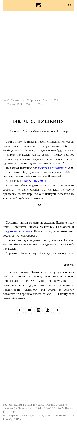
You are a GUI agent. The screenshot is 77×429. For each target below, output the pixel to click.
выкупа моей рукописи (52, 167)
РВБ (38, 5)
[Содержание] (38, 310)
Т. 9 (56, 100)
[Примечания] (29, 310)
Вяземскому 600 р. (35, 180)
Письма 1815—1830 (18, 104)
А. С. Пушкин (12, 100)
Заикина (26, 231)
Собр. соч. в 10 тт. (37, 100)
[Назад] (20, 310)
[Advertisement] (38, 53)
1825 (39, 104)
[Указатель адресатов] (48, 310)
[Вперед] (57, 310)
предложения (11, 231)
